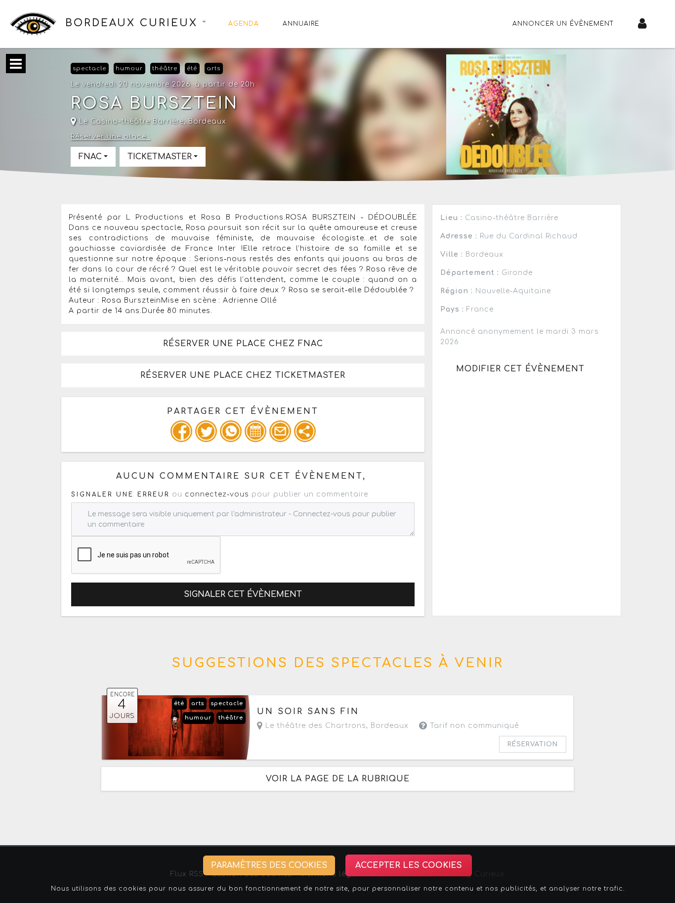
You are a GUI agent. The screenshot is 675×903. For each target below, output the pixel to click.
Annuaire (301, 23)
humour (129, 68)
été (192, 68)
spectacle (89, 68)
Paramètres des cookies (269, 865)
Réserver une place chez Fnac (243, 343)
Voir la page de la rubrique (338, 778)
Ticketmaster (159, 156)
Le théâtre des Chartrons (314, 725)
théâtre (164, 68)
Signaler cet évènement (243, 594)
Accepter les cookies (408, 865)
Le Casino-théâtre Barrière (130, 121)
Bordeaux (207, 121)
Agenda (243, 23)
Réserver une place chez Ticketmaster (242, 375)
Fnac (90, 156)
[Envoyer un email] (280, 431)
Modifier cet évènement (520, 368)
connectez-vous (217, 494)
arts (213, 68)
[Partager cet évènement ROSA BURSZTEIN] (305, 431)
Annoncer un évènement (563, 23)
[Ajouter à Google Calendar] (255, 431)
